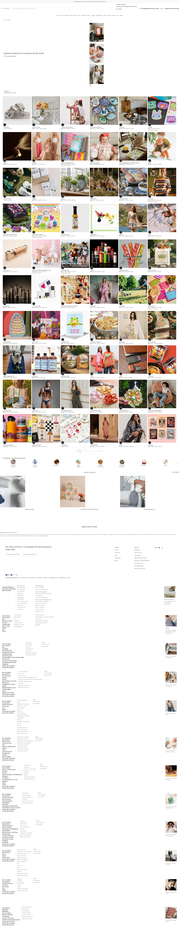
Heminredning (66, 15)
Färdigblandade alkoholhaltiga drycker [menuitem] (27, 677)
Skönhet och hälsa (85, 15)
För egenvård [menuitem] (20, 609)
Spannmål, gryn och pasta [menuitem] (9, 681)
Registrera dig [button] (102, 1)
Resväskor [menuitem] (19, 719)
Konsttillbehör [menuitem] (25, 793)
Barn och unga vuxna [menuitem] (8, 918)
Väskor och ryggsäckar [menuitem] (22, 700)
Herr (118, 15)
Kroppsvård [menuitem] (19, 880)
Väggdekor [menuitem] (37, 624)
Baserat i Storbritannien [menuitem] (41, 603)
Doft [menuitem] (3, 744)
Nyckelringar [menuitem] (20, 711)
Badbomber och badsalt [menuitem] (23, 737)
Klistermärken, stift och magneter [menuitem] (11, 807)
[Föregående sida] (76, 451)
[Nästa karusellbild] (177, 463)
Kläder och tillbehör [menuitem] (21, 855)
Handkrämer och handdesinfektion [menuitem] (25, 741)
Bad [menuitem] (15, 618)
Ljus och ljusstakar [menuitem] (18, 622)
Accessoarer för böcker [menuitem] (8, 921)
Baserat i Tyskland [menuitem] (40, 607)
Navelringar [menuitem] (26, 767)
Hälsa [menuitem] (18, 867)
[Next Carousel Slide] (90, 86)
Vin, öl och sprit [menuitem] (6, 676)
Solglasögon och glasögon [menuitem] (23, 715)
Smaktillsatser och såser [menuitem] (8, 684)
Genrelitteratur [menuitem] (25, 908)
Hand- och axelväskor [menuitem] (22, 729)
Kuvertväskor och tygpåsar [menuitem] (23, 704)
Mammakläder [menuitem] (6, 830)
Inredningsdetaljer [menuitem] (18, 626)
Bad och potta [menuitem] (23, 825)
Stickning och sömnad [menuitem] (27, 797)
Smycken (93, 15)
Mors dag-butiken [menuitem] (21, 587)
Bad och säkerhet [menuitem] (6, 827)
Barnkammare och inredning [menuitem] (9, 832)
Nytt (61, 15)
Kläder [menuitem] (4, 709)
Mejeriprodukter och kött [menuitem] (9, 687)
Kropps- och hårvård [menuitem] (25, 827)
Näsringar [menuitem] (26, 773)
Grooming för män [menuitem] (7, 751)
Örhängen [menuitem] (5, 776)
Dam (79, 15)
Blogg (143, 8)
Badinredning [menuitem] (29, 644)
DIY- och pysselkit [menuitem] (26, 795)
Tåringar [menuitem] (26, 775)
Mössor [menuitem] (18, 709)
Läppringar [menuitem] (26, 771)
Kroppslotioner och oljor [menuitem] (22, 739)
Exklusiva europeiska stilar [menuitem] (42, 589)
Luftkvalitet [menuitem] (22, 821)
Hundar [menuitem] (4, 855)
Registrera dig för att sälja (152, 8)
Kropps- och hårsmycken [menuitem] (9, 769)
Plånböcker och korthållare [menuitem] (23, 721)
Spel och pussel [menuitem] (6, 799)
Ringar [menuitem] (4, 783)
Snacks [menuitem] (4, 691)
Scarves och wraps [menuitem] (21, 713)
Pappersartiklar (99, 15)
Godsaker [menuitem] (19, 871)
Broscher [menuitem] (4, 772)
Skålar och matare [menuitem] (21, 849)
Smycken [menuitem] (4, 622)
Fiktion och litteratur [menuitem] (7, 914)
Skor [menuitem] (3, 707)
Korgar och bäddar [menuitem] (21, 861)
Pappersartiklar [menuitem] (6, 624)
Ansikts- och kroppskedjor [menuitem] (30, 769)
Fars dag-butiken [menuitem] (21, 589)
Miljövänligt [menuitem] (5, 911)
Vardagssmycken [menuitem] (21, 607)
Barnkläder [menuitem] (5, 842)
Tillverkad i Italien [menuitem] (40, 611)
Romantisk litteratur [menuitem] (26, 912)
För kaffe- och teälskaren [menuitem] (41, 597)
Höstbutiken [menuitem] (20, 593)
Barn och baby (107, 15)
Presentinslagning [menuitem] (7, 801)
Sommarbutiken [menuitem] (21, 591)
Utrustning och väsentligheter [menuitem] (10, 829)
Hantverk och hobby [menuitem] (7, 797)
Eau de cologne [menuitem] (20, 882)
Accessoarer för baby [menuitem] (8, 837)
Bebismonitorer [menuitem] (23, 823)
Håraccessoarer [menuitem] (20, 708)
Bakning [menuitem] (4, 677)
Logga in (162, 8)
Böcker (121, 15)
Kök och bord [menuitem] (38, 618)
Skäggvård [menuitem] (19, 878)
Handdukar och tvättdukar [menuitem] (26, 833)
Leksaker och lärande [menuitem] (8, 835)
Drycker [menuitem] (4, 679)
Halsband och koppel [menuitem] (22, 857)
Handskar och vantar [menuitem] (22, 706)
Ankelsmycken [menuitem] (27, 765)
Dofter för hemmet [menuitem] (39, 614)
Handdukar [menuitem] (28, 650)
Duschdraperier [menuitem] (29, 648)
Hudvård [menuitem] (4, 755)
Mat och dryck (74, 15)
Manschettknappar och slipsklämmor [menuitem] (12, 774)
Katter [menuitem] (4, 854)
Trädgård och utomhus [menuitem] (19, 624)
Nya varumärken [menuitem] (17, 614)
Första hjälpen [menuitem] (23, 831)
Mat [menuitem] (18, 863)
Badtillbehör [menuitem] (29, 643)
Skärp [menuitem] (18, 702)
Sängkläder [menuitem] (16, 620)
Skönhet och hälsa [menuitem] (7, 621)
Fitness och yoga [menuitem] (6, 743)
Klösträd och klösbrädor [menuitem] (22, 859)
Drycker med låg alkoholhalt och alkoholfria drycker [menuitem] (30, 679)
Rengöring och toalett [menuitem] (22, 853)
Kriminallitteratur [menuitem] (26, 910)
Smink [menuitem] (4, 749)
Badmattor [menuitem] (28, 646)
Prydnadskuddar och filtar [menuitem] (41, 622)
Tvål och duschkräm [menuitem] (22, 746)
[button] (7, 91)
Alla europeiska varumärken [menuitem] (42, 601)
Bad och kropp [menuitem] (6, 741)
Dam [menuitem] (3, 619)
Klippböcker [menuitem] (25, 799)
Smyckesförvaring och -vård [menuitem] (9, 779)
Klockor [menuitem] (18, 723)
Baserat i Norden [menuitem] (39, 609)
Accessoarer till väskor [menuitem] (22, 727)
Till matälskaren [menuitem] (39, 595)
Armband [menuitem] (4, 771)
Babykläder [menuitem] (5, 840)
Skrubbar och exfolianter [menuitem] (23, 745)
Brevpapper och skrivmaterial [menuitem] (10, 806)
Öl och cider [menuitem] (21, 673)
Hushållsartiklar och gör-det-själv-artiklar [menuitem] (44, 616)
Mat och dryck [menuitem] (6, 617)
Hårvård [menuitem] (4, 748)
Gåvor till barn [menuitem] (20, 605)
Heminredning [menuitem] (6, 616)
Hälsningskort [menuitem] (6, 802)
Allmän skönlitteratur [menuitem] (26, 907)
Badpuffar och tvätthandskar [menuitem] (24, 743)
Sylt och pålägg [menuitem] (6, 689)
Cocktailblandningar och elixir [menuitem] (25, 681)
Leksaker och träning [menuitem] (22, 869)
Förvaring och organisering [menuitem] (41, 620)
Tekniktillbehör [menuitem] (20, 717)
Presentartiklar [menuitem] (20, 599)
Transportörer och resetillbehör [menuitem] (24, 851)
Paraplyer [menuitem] (19, 725)
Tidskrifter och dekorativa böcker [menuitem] (11, 919)
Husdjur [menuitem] (4, 627)
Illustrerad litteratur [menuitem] (26, 914)
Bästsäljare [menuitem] (5, 909)
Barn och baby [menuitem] (6, 626)
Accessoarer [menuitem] (5, 706)
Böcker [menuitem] (4, 631)
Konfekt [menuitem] (4, 686)
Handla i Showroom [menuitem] (7, 704)
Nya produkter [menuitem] (17, 616)
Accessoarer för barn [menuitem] (7, 839)
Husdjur (114, 15)
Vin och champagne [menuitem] (22, 671)
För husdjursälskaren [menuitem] (22, 603)
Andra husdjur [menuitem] (6, 857)
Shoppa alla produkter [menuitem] (8, 667)
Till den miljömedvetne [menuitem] (22, 601)
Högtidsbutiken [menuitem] (20, 595)
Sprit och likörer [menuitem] (22, 675)
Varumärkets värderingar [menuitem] (8, 588)
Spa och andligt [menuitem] (6, 756)
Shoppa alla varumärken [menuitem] (8, 665)
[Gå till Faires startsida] (5, 8)
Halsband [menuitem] (4, 781)
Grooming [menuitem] (19, 865)
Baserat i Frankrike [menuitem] (40, 605)
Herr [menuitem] (3, 629)
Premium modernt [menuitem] (40, 587)
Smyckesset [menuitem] (5, 778)
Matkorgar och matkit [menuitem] (8, 692)
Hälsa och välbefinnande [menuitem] (8, 746)
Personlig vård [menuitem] (6, 753)
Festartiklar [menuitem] (5, 804)
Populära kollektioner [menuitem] (8, 587)
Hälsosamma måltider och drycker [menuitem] (44, 593)
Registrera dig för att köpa (172, 8)
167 (99, 451)
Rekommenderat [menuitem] (6, 590)
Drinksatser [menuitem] (20, 683)
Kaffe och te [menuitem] (5, 682)
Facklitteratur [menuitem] (5, 916)
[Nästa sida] (103, 451)
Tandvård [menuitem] (22, 829)
